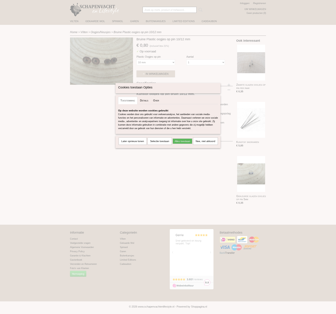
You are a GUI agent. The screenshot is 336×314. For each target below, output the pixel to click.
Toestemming (127, 100)
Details (144, 100)
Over (156, 100)
